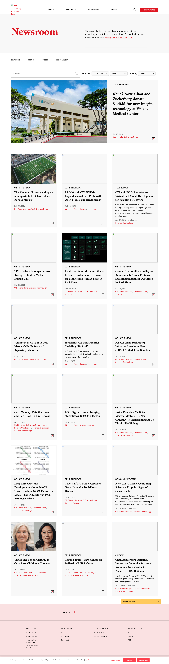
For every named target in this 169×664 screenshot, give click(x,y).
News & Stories (93, 10)
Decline (129, 660)
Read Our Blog (149, 10)
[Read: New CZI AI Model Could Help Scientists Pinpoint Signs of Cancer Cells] (135, 481)
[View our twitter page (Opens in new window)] (99, 612)
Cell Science (19, 425)
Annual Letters (31, 636)
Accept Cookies (143, 660)
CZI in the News (131, 137)
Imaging (44, 425)
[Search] (134, 9)
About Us (51, 10)
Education (65, 636)
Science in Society (30, 575)
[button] (100, 74)
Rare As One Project (22, 428)
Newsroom (15, 60)
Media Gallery (62, 60)
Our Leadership (32, 633)
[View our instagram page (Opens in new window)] (81, 612)
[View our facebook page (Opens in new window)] (75, 612)
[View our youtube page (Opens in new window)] (105, 612)
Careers (114, 10)
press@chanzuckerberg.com (119, 37)
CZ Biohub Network (73, 291)
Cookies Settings (115, 660)
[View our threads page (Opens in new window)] (87, 612)
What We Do (71, 10)
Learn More (88, 660)
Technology (92, 209)
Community (118, 137)
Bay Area (18, 209)
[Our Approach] (16, 9)
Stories (31, 60)
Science (83, 209)
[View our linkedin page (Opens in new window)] (93, 612)
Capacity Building (100, 636)
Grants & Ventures (100, 633)
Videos (45, 60)
